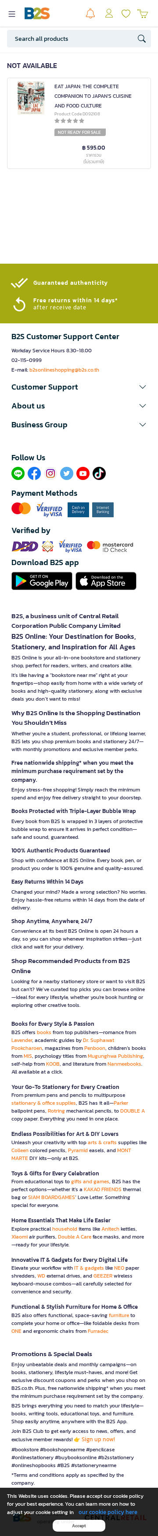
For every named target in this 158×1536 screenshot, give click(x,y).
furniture (119, 1315)
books (44, 1032)
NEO (119, 1268)
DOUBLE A (132, 1111)
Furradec (98, 1331)
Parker (121, 1103)
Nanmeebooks (124, 1064)
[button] (79, 387)
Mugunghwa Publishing (115, 1056)
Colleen (20, 1150)
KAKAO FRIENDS (103, 1189)
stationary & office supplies (43, 1103)
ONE (16, 1331)
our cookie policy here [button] (108, 1512)
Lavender (21, 1040)
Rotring (56, 1111)
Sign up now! (98, 1439)
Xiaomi (19, 1237)
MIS (28, 1056)
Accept (79, 1525)
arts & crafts (102, 1142)
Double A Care (74, 1237)
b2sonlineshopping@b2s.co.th (64, 370)
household (64, 1229)
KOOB (53, 1064)
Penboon (94, 1048)
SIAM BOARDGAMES (51, 1197)
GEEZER (102, 1276)
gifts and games (90, 1181)
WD (41, 1276)
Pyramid (78, 1150)
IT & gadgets (89, 1268)
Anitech (110, 1229)
